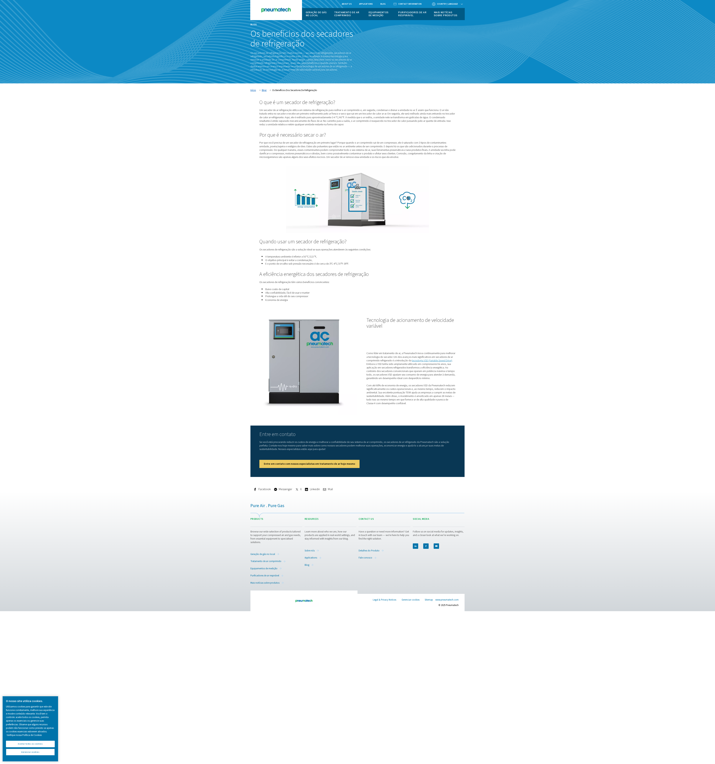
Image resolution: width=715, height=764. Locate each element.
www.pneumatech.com (447, 599)
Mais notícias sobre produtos (445, 13)
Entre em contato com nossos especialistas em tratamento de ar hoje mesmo (309, 464)
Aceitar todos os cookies (30, 743)
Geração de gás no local (316, 13)
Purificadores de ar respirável (412, 13)
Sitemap (429, 599)
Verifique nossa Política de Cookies (24, 735)
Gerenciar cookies (411, 600)
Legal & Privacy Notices (384, 599)
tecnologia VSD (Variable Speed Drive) (432, 360)
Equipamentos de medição (378, 13)
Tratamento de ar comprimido (346, 13)
